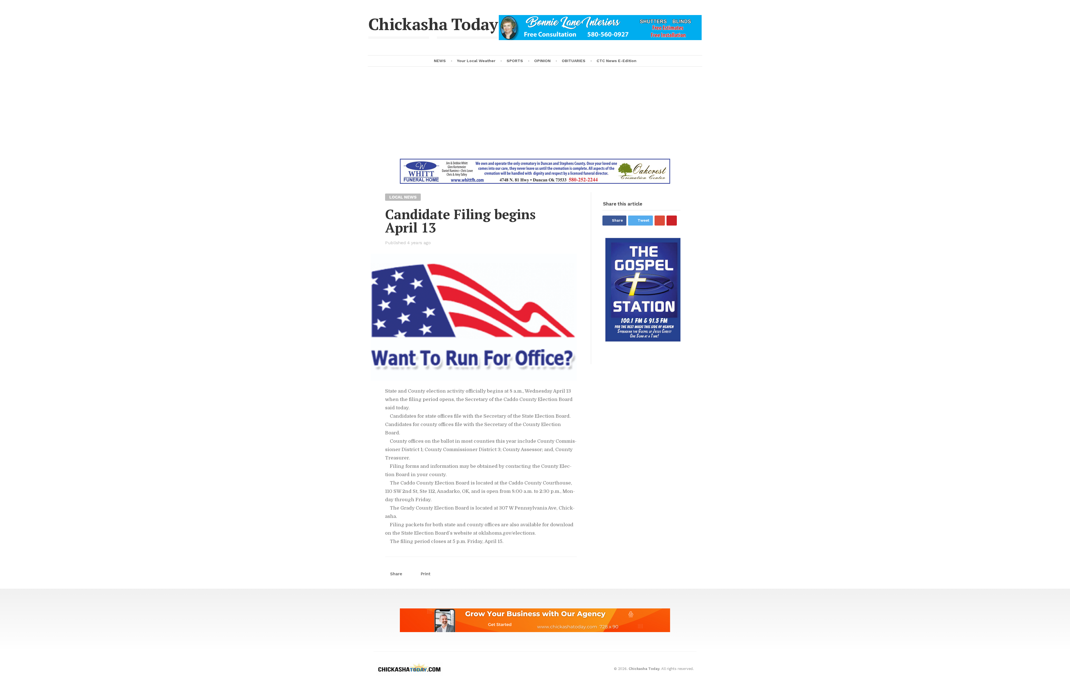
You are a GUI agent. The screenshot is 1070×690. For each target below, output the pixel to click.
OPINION (542, 60)
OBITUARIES (573, 60)
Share (617, 220)
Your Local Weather (476, 60)
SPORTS (515, 60)
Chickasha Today (433, 24)
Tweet (643, 220)
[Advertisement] (535, 117)
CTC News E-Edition (616, 60)
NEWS (440, 60)
